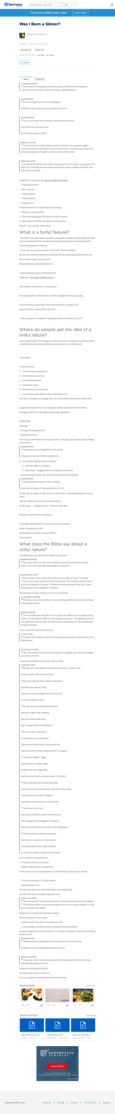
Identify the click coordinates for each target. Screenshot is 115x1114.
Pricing (60, 1102)
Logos (22, 1102)
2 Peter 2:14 (39, 50)
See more (90, 985)
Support (107, 1102)
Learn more (80, 12)
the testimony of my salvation (35, 1034)
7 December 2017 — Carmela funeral (64, 1034)
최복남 (24, 1038)
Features (47, 1102)
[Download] (41, 1005)
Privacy (74, 1102)
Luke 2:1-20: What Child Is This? (87, 1034)
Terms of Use (90, 1102)
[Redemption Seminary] (57, 1063)
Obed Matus (52, 1038)
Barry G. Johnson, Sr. (37, 34)
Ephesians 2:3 (26, 50)
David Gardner (78, 1038)
